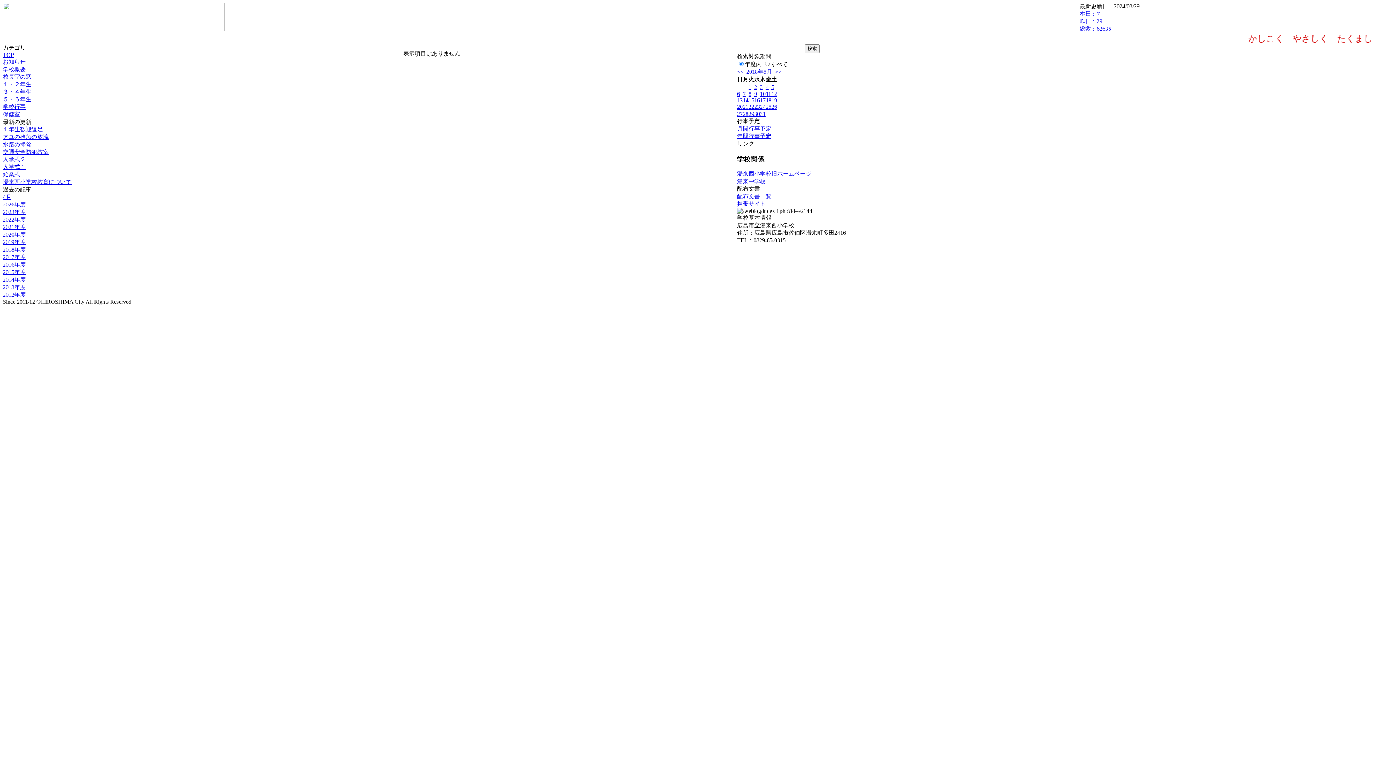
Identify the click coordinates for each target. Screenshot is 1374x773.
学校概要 (14, 69)
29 (751, 114)
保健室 (11, 114)
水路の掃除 (17, 144)
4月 (7, 197)
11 (768, 94)
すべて (779, 64)
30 (757, 114)
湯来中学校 (751, 181)
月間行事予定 (754, 129)
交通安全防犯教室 (26, 152)
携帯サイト (751, 204)
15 (751, 100)
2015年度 (14, 272)
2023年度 (14, 212)
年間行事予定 (754, 136)
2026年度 (14, 204)
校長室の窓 (17, 77)
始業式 (11, 174)
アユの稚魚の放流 (26, 137)
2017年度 (14, 257)
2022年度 (14, 220)
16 (757, 100)
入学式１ (14, 167)
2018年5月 (759, 72)
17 (763, 100)
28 (746, 114)
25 (768, 107)
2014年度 (14, 280)
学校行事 (14, 107)
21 (746, 107)
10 (763, 94)
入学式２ (14, 159)
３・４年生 (17, 92)
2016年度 (14, 265)
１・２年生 (17, 84)
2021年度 (14, 227)
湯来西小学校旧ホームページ (774, 174)
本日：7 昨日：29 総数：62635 (1095, 21)
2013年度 (14, 287)
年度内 (753, 64)
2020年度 (14, 235)
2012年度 (14, 295)
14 (746, 100)
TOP (8, 55)
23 (757, 107)
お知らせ (14, 62)
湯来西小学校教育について (37, 182)
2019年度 (14, 242)
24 (763, 107)
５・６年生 (17, 99)
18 (768, 100)
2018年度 (14, 250)
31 (763, 114)
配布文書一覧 (754, 196)
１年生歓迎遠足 (23, 129)
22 (751, 107)
